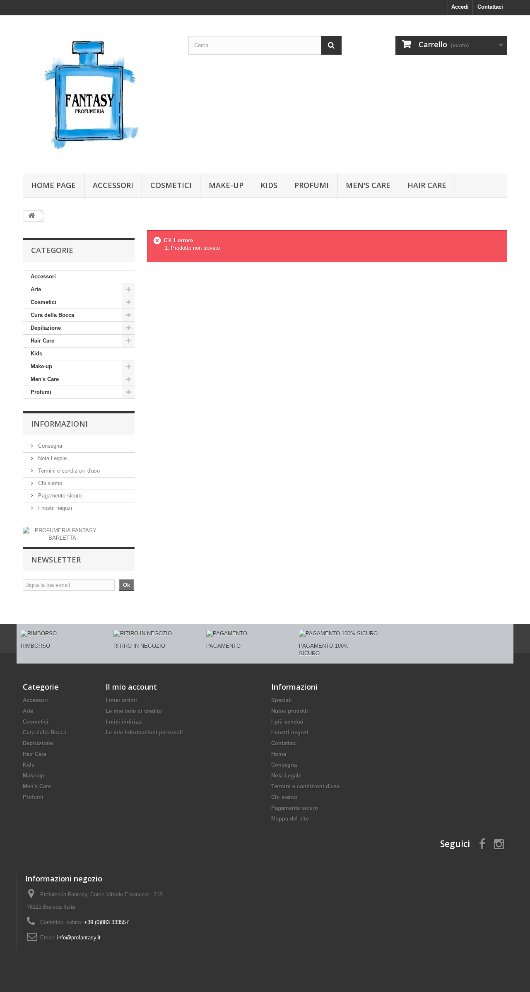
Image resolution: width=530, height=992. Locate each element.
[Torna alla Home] (31, 216)
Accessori (113, 185)
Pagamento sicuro (59, 495)
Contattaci (490, 7)
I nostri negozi (54, 508)
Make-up (226, 185)
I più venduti (287, 722)
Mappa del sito (290, 819)
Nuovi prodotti (289, 711)
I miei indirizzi (124, 722)
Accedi (460, 7)
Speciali (281, 700)
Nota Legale (51, 458)
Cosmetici (171, 185)
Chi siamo (49, 483)
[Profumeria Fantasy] (99, 92)
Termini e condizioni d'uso (68, 471)
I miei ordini (121, 700)
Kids (268, 185)
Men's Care (368, 185)
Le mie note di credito (134, 711)
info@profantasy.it (79, 937)
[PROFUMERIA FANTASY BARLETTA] (62, 534)
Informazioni (59, 424)
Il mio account (131, 687)
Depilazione (46, 328)
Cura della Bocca (52, 315)
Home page (53, 185)
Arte (36, 289)
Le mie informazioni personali (144, 732)
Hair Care (426, 185)
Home (278, 754)
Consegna (49, 446)
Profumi (311, 185)
